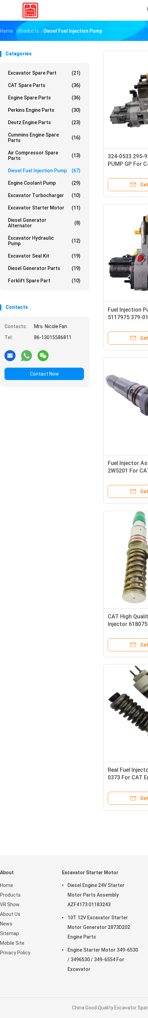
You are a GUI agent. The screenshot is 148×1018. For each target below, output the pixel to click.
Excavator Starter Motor (44, 207)
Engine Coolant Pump (44, 183)
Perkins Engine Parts (44, 110)
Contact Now (44, 374)
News (6, 924)
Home (6, 885)
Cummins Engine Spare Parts (44, 137)
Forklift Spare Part (44, 280)
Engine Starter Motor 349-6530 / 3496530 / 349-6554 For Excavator (102, 959)
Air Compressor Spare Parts (44, 155)
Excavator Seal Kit (44, 256)
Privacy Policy (15, 952)
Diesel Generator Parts (44, 268)
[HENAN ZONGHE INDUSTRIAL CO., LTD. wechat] (43, 355)
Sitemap (9, 933)
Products (10, 895)
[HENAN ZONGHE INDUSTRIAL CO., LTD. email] (9, 355)
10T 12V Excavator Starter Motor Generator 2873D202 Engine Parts (98, 927)
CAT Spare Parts (44, 85)
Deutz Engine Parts (44, 122)
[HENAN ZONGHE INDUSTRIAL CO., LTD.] (30, 10)
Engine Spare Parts (44, 97)
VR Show (10, 904)
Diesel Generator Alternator (44, 222)
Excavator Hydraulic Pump (44, 240)
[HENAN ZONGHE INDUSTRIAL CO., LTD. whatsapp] (26, 355)
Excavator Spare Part (44, 73)
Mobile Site (12, 943)
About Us (10, 914)
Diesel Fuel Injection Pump (44, 170)
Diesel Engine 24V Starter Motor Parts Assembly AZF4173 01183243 (96, 894)
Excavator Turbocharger (44, 195)
